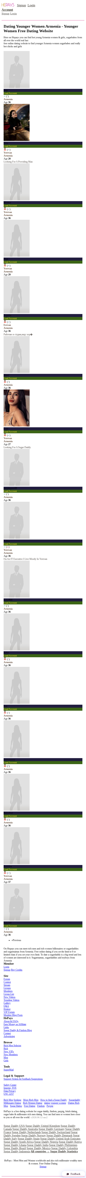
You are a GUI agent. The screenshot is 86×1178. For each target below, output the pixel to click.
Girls (6, 1060)
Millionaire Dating (12, 1103)
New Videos (9, 997)
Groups (7, 988)
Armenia (8, 99)
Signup (21, 5)
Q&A (6, 1006)
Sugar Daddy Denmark (59, 1135)
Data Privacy (10, 1091)
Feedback (75, 1174)
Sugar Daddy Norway (33, 1135)
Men (6, 1057)
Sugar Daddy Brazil (15, 1148)
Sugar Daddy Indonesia (17, 1151)
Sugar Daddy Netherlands (26, 1132)
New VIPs (9, 1051)
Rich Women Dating (32, 1103)
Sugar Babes (16, 1106)
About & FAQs (11, 1021)
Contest (7, 982)
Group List (9, 994)
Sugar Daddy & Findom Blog (18, 1030)
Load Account (10, 93)
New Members (11, 1054)
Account (7, 9)
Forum (7, 979)
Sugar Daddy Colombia (64, 1148)
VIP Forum (9, 1012)
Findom (41, 1106)
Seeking (17, 1100)
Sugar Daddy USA (14, 1125)
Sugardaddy (74, 1100)
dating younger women (55, 1103)
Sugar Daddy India (37, 1145)
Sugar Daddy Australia (25, 1129)
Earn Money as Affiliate (15, 1024)
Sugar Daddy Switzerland (55, 1132)
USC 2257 (9, 1094)
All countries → (40, 1151)
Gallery (7, 1003)
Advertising (9, 1036)
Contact (7, 1033)
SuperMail (9, 1069)
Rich (6, 1048)
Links (6, 1027)
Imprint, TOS (10, 1088)
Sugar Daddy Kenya (70, 1141)
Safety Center (10, 1085)
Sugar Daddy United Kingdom (42, 1125)
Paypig (50, 1106)
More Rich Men (30, 1100)
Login (31, 5)
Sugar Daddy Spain (29, 1138)
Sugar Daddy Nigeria (46, 1141)
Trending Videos (11, 1000)
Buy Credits (16, 969)
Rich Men (8, 1100)
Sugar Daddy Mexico (39, 1148)
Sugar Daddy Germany (52, 1129)
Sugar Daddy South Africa (19, 1141)
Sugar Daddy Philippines (63, 1145)
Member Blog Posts (13, 1015)
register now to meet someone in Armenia (23, 49)
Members (8, 991)
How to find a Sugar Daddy (53, 1100)
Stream (7, 985)
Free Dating (29, 1106)
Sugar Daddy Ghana (15, 1145)
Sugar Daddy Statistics (64, 1151)
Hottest (7, 1009)
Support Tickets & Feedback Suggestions (23, 1079)
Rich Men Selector (12, 1045)
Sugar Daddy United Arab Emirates (60, 1138)
